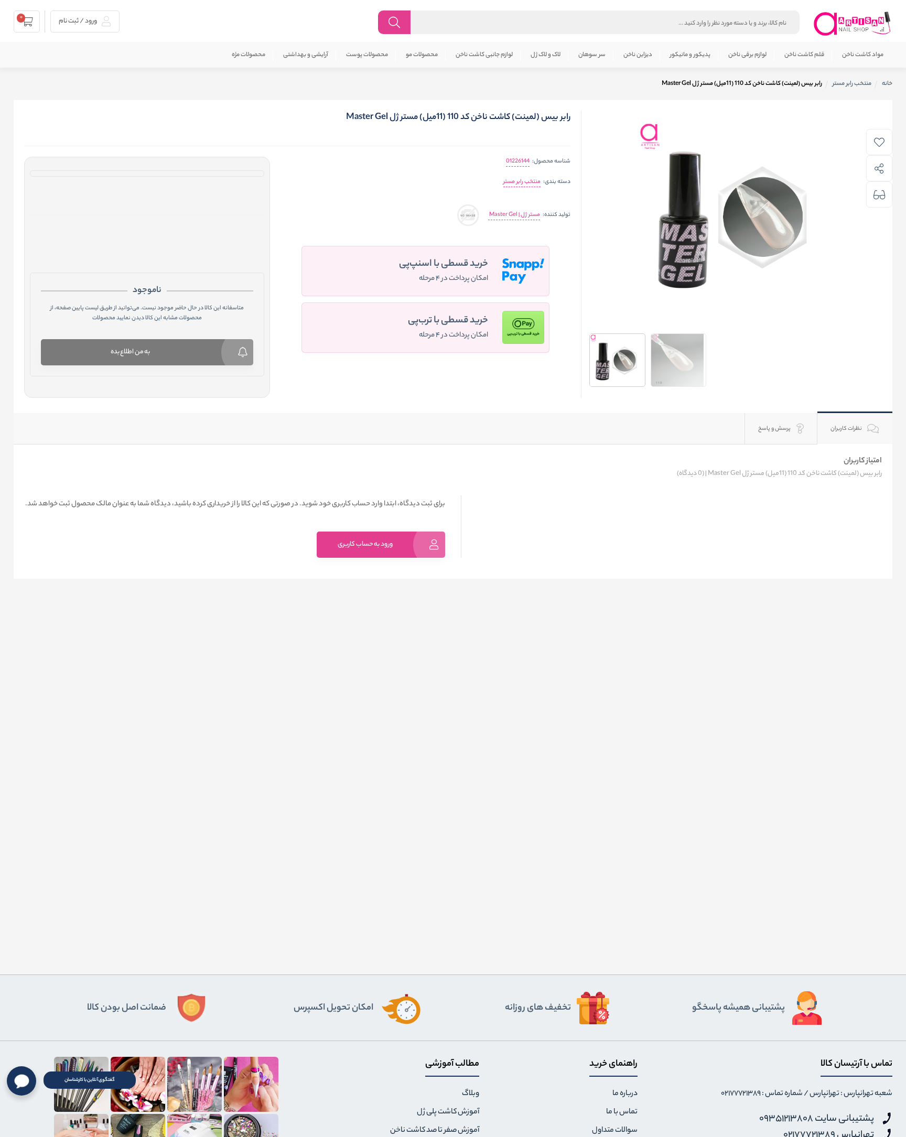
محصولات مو (422, 55)
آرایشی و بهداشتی (305, 55)
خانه (887, 84)
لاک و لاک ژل (545, 55)
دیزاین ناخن (637, 55)
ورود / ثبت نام (78, 21)
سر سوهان (592, 55)
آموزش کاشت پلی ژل (448, 1112)
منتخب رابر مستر (522, 182)
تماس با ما (622, 1112)
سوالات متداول (615, 1130)
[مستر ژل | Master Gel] (468, 215)
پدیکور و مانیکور (690, 55)
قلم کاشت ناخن (804, 55)
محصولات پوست (367, 55)
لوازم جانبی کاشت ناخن (484, 55)
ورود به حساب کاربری (365, 544)
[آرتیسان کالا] (852, 23)
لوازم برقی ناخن (747, 55)
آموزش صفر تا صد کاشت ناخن (434, 1130)
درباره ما (625, 1094)
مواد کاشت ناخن (862, 55)
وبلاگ (470, 1094)
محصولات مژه (248, 55)
